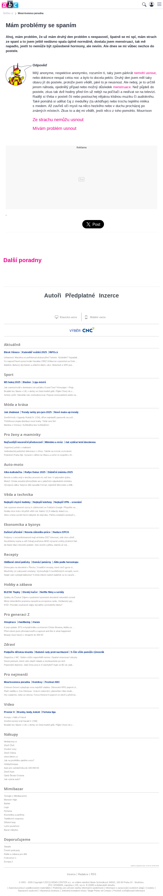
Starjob (7, 846)
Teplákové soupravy (14, 818)
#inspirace (10, 622)
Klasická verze (68, 317)
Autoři (52, 295)
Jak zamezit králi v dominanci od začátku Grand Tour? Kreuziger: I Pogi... (39, 387)
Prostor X (9, 712)
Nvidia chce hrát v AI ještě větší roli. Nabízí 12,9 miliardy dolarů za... (36, 511)
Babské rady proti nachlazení (52, 652)
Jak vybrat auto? (12, 779)
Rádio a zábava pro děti (15, 854)
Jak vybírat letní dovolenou (80, 442)
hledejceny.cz (10, 741)
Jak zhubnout (12, 412)
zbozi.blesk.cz (11, 756)
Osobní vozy (10, 749)
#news (36, 622)
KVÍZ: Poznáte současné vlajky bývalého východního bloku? (33, 605)
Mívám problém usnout (54, 128)
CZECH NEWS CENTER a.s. (57, 882)
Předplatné (80, 295)
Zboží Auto (9, 771)
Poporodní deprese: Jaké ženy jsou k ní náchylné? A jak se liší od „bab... (39, 665)
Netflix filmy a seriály (52, 592)
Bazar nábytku (11, 830)
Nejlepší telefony (42, 502)
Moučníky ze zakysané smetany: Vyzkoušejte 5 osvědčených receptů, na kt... (42, 571)
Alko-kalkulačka (13, 472)
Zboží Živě (9, 745)
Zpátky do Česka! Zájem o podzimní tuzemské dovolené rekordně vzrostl (39, 597)
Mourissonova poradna (17, 682)
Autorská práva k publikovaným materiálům (30, 888)
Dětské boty (10, 822)
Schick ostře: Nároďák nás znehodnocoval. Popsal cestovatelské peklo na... (41, 395)
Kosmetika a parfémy (14, 815)
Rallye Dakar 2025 (35, 472)
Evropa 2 (8, 861)
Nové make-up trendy (66, 412)
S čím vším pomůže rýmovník (87, 652)
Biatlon (27, 382)
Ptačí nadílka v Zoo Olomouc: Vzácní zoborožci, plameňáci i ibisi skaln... (39, 691)
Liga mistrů (39, 382)
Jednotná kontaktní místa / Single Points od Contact (86, 890)
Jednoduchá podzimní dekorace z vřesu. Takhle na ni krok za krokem (38, 451)
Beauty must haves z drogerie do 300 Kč (23, 635)
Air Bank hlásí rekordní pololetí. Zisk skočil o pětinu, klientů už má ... (36, 545)
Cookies (150, 888)
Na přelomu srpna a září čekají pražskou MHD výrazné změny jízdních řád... (41, 541)
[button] (158, 4)
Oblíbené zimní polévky (17, 562)
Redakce (83, 874)
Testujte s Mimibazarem (15, 796)
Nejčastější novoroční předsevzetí (23, 442)
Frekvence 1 (10, 858)
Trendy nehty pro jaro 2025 (36, 412)
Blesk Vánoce (12, 352)
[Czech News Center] (88, 329)
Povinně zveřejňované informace (129, 890)
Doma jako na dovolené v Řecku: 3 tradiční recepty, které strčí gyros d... (39, 567)
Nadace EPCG (61, 532)
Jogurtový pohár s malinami (17, 447)
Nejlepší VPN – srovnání (68, 502)
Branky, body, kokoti (29, 712)
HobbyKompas (11, 764)
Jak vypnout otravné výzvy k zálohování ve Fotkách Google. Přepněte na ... (41, 507)
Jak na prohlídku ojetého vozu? (19, 760)
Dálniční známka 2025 (60, 472)
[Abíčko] (9, 8)
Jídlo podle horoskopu (65, 562)
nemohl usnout (145, 73)
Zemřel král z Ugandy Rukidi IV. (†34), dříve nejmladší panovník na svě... (39, 417)
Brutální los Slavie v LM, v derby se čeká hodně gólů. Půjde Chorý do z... (39, 391)
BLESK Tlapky (12, 592)
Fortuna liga (49, 712)
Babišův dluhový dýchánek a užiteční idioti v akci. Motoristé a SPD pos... (39, 365)
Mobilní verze (97, 317)
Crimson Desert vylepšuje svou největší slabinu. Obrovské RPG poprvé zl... (41, 687)
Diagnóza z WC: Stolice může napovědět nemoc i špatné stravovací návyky (40, 657)
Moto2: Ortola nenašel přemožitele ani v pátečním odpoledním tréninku (38, 481)
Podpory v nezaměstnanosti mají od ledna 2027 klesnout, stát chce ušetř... (40, 537)
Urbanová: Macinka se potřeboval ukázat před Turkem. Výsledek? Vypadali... (41, 357)
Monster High (10, 799)
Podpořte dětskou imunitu (19, 652)
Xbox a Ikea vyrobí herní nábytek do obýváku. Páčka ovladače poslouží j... (40, 515)
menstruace (122, 87)
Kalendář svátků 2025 (35, 352)
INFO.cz (53, 352)
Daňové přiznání (13, 532)
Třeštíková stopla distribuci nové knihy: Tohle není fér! (30, 421)
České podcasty (12, 850)
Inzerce (109, 295)
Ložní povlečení (11, 826)
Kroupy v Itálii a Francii (15, 717)
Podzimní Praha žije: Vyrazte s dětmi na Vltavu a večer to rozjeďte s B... (38, 455)
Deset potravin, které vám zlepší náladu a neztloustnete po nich (34, 661)
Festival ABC (52, 682)
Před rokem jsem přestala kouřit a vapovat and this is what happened (37, 631)
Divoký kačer (30, 592)
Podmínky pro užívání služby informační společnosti (78, 888)
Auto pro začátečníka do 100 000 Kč (21, 768)
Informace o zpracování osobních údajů (125, 888)
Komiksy (37, 682)
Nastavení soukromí (28, 890)
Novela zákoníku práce (38, 532)
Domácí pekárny (42, 562)
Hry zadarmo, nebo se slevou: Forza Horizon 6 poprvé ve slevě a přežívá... (40, 695)
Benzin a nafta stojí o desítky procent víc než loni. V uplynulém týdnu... (38, 477)
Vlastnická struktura (49, 890)
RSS (93, 874)
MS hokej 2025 (12, 382)
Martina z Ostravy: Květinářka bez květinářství (26, 425)
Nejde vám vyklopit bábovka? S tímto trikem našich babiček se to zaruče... (40, 575)
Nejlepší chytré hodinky (17, 502)
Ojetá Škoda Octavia (14, 775)
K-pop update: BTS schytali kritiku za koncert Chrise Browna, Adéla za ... (39, 627)
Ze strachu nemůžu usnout (58, 119)
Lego (6, 807)
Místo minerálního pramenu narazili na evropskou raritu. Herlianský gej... (39, 601)
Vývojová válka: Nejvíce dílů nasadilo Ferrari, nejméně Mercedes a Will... (39, 485)
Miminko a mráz (54, 442)
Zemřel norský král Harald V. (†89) (20, 721)
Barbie (7, 803)
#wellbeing (24, 622)
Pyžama (8, 811)
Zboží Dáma (10, 753)
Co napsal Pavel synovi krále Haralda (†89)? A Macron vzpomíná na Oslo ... (40, 361)
